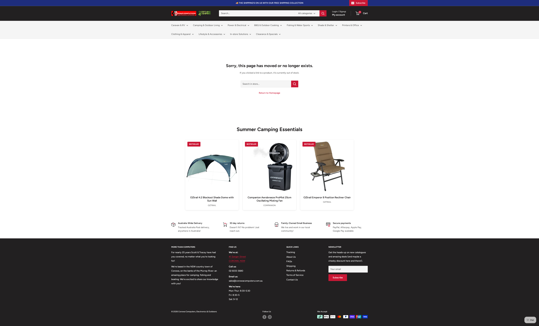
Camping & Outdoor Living (206, 25)
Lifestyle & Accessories (210, 34)
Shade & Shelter (326, 25)
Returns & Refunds (295, 270)
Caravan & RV (178, 25)
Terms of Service (294, 275)
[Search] (322, 13)
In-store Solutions (239, 34)
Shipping (290, 266)
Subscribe (360, 3)
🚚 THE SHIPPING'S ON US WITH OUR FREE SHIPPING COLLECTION (269, 3)
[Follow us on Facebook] (264, 317)
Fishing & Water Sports (298, 25)
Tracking (290, 252)
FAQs (289, 261)
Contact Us (292, 279)
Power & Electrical (237, 25)
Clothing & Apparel (181, 34)
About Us (291, 257)
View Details (212, 171)
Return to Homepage (269, 93)
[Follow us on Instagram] (270, 317)
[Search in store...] (294, 84)
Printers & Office (350, 25)
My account (338, 14)
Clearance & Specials (267, 34)
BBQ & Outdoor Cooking (266, 25)
